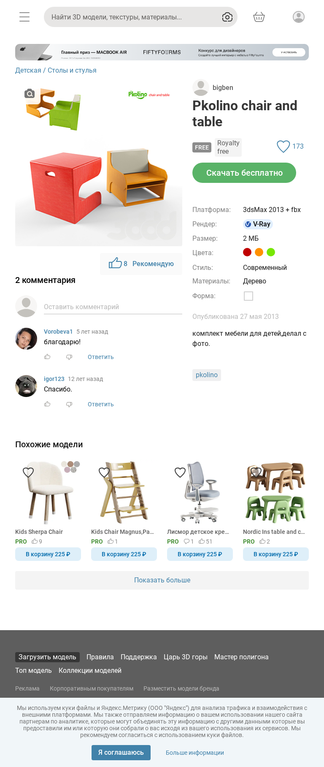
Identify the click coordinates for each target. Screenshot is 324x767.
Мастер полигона (241, 657)
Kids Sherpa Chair (39, 531)
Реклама (27, 688)
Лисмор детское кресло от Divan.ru (198, 531)
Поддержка (139, 657)
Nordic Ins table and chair (274, 531)
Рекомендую (149, 264)
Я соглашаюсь (121, 752)
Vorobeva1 (58, 331)
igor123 (54, 378)
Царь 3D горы (186, 657)
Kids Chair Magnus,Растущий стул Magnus (122, 531)
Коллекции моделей (90, 670)
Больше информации (195, 752)
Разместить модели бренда (181, 688)
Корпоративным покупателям (91, 688)
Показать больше (162, 580)
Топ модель (33, 670)
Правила (100, 657)
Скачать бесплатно (244, 173)
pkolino (207, 375)
